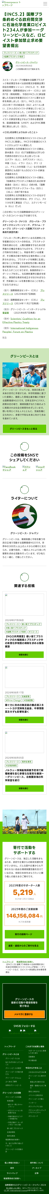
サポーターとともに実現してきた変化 (37, 1052)
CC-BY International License (15, 1190)
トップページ (8, 962)
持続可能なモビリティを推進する (15, 1117)
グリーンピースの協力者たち (14, 1073)
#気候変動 (28, 700)
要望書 (6, 313)
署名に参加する (34, 1091)
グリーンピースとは (13, 1058)
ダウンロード (33, 1116)
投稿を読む (23, 655)
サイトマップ (12, 1173)
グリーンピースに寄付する (37, 1077)
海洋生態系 (26, 762)
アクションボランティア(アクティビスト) (37, 1111)
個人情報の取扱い (12, 1163)
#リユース (33, 632)
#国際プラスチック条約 (13, 57)
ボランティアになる (36, 1106)
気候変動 (25, 696)
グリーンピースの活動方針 (14, 1150)
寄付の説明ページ (23, 934)
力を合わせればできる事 (37, 1072)
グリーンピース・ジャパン (27, 62)
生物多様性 (11, 1132)
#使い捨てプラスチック (16, 628)
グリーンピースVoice (13, 1078)
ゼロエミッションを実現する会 (15, 1111)
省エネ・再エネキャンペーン (15, 1105)
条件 (12, 1168)
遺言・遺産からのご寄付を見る (23, 946)
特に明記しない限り (13, 1188)
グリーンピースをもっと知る (23, 429)
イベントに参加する (36, 1095)
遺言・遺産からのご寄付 (38, 1087)
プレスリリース (10, 53)
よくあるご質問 (11, 1081)
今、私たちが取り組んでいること (14, 1144)
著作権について (36, 1163)
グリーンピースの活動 (13, 1097)
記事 (37, 1173)
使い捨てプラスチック (28, 53)
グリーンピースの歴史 (13, 1068)
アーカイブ (36, 1168)
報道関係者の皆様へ (25, 962)
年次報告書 (33, 1060)
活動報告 (32, 1056)
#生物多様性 (11, 765)
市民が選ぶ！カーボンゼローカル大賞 (15, 1123)
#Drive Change (13, 700)
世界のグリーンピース (13, 1085)
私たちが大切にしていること (14, 1063)
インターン (32, 1103)
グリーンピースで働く (36, 1099)
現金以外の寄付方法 (37, 1082)
